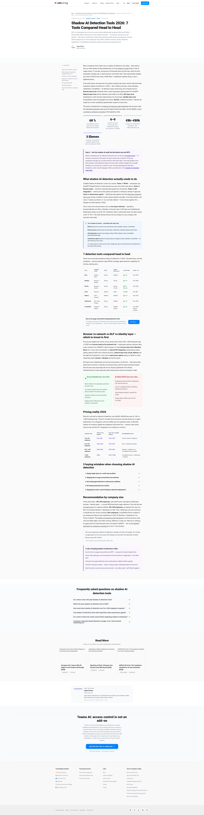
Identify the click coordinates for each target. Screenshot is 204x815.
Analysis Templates (107, 775)
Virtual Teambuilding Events (86, 775)
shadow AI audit (123, 68)
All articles (66, 65)
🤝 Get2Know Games (60, 772)
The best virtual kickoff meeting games (136, 793)
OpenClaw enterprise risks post (96, 109)
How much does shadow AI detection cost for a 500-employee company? (99, 608)
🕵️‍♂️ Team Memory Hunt (61, 787)
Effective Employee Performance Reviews (137, 790)
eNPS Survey (130, 784)
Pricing (104, 784)
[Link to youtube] (142, 810)
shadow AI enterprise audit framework (115, 106)
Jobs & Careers (106, 778)
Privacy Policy (90, 810)
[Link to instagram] (134, 810)
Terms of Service (74, 810)
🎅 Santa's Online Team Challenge (63, 784)
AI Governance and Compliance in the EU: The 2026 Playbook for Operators (95, 13)
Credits (104, 787)
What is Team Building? (132, 796)
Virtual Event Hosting (84, 778)
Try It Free (133, 322)
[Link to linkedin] (147, 810)
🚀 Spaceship (58, 781)
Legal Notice (82, 810)
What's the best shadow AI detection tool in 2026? (91, 604)
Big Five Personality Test (133, 775)
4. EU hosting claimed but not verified (97, 485)
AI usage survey (130, 156)
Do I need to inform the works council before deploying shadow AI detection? (100, 617)
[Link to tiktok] (138, 810)
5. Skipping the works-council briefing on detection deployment (105, 490)
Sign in (128, 3)
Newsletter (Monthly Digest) (110, 781)
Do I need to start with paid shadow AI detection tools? (92, 600)
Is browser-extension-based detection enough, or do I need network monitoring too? (97, 622)
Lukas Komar (88, 690)
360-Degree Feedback (132, 787)
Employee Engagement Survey (134, 781)
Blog (72, 13)
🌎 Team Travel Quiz (60, 778)
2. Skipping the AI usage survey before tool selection (102, 477)
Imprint (67, 810)
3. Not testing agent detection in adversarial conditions (102, 481)
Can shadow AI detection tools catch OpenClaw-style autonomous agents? (99, 613)
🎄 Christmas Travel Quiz (61, 775)
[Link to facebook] (130, 810)
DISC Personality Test (132, 772)
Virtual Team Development (85, 772)
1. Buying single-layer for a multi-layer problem (100, 473)
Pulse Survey (130, 778)
